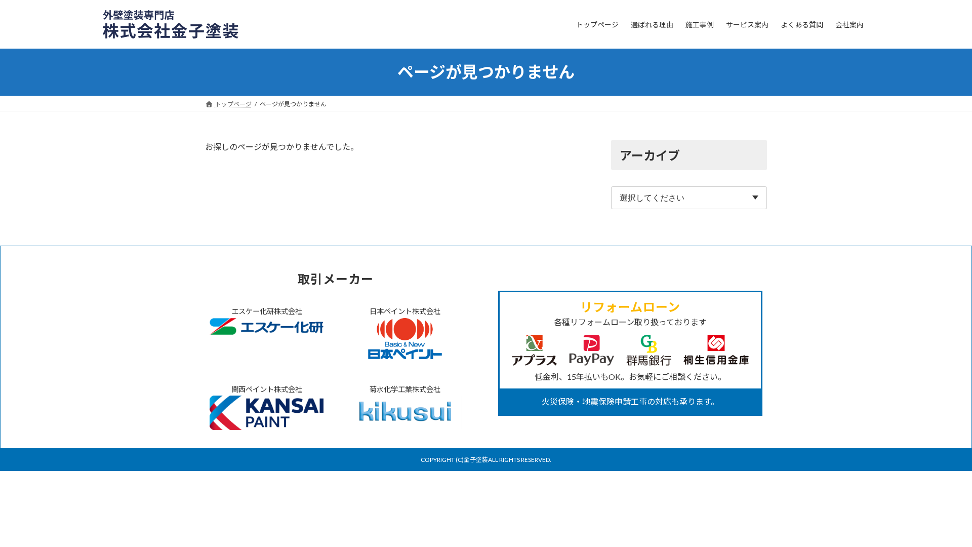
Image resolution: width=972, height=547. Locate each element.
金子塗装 (476, 459)
